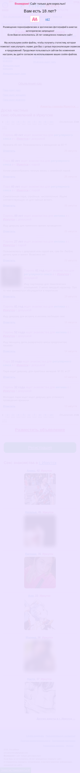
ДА (34, 19)
